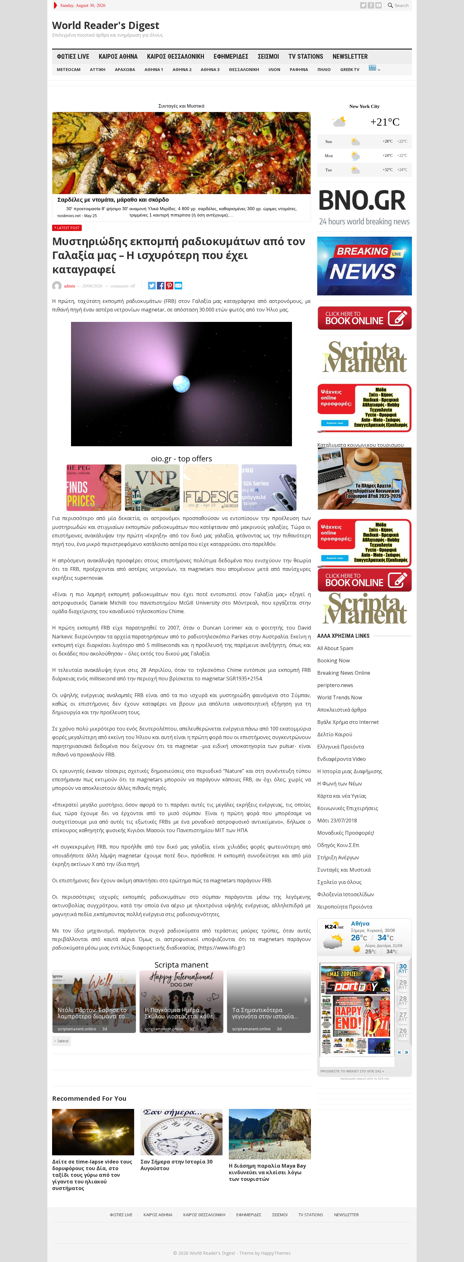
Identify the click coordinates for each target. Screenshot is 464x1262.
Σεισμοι (268, 56)
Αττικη (97, 69)
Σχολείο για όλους (339, 882)
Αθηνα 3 (210, 69)
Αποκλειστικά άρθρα (341, 709)
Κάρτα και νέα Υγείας (341, 795)
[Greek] (374, 69)
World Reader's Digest (105, 25)
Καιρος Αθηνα (118, 56)
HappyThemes (276, 1253)
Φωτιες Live (73, 56)
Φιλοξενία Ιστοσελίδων (345, 894)
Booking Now (333, 660)
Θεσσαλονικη (244, 69)
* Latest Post (67, 227)
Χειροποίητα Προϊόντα (344, 906)
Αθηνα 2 (182, 69)
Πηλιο (324, 69)
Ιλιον (274, 69)
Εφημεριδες (231, 56)
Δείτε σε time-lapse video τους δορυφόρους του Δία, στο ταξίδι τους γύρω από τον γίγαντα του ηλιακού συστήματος (92, 1174)
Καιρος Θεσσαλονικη (175, 56)
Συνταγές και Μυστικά (344, 869)
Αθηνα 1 (154, 69)
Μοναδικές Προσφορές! (345, 832)
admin (69, 286)
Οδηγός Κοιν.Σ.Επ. (338, 845)
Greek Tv (349, 69)
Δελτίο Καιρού (334, 734)
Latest (63, 1041)
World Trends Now (339, 697)
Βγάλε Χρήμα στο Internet (348, 722)
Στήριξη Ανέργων (338, 857)
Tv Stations (306, 56)
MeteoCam (68, 69)
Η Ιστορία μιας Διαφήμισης (349, 771)
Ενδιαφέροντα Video (341, 758)
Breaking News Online (343, 672)
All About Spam (335, 648)
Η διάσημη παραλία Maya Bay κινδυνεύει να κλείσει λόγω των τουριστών (267, 1172)
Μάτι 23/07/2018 (337, 820)
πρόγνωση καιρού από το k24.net (364, 1078)
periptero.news (335, 685)
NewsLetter (350, 56)
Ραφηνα (299, 69)
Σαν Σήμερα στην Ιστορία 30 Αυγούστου (176, 1165)
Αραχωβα (125, 69)
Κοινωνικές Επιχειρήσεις (347, 808)
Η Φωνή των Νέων (339, 783)
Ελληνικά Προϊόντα (340, 746)
